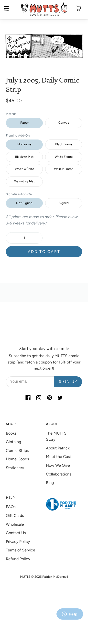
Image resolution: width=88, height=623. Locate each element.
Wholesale (15, 524)
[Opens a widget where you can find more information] (69, 614)
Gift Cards (15, 515)
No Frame (24, 144)
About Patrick (58, 448)
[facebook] (27, 397)
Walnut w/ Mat (24, 181)
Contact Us (16, 532)
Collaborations (58, 474)
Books (11, 433)
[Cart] (78, 9)
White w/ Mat (24, 169)
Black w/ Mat (24, 156)
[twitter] (60, 397)
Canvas (63, 122)
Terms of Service (20, 550)
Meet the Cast (58, 456)
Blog (50, 482)
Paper (24, 122)
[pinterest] (49, 397)
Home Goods (17, 459)
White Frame (64, 156)
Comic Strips (17, 450)
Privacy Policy (18, 541)
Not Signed (24, 203)
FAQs (10, 506)
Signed (64, 203)
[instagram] (38, 397)
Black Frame (63, 144)
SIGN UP (68, 382)
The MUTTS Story (56, 436)
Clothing (13, 441)
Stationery (15, 467)
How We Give (58, 465)
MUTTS (25, 576)
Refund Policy (18, 559)
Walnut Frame (63, 169)
